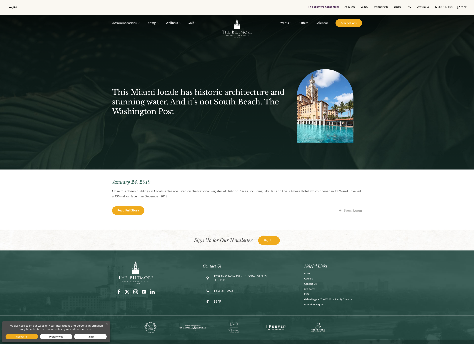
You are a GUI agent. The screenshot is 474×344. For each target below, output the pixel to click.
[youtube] (144, 291)
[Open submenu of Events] (290, 22)
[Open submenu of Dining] (157, 22)
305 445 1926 (445, 7)
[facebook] (118, 291)
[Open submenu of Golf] (195, 22)
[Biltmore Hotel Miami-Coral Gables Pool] (135, 263)
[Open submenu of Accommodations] (138, 22)
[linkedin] (152, 291)
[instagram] (135, 291)
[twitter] (127, 291)
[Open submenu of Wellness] (179, 22)
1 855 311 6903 (223, 290)
